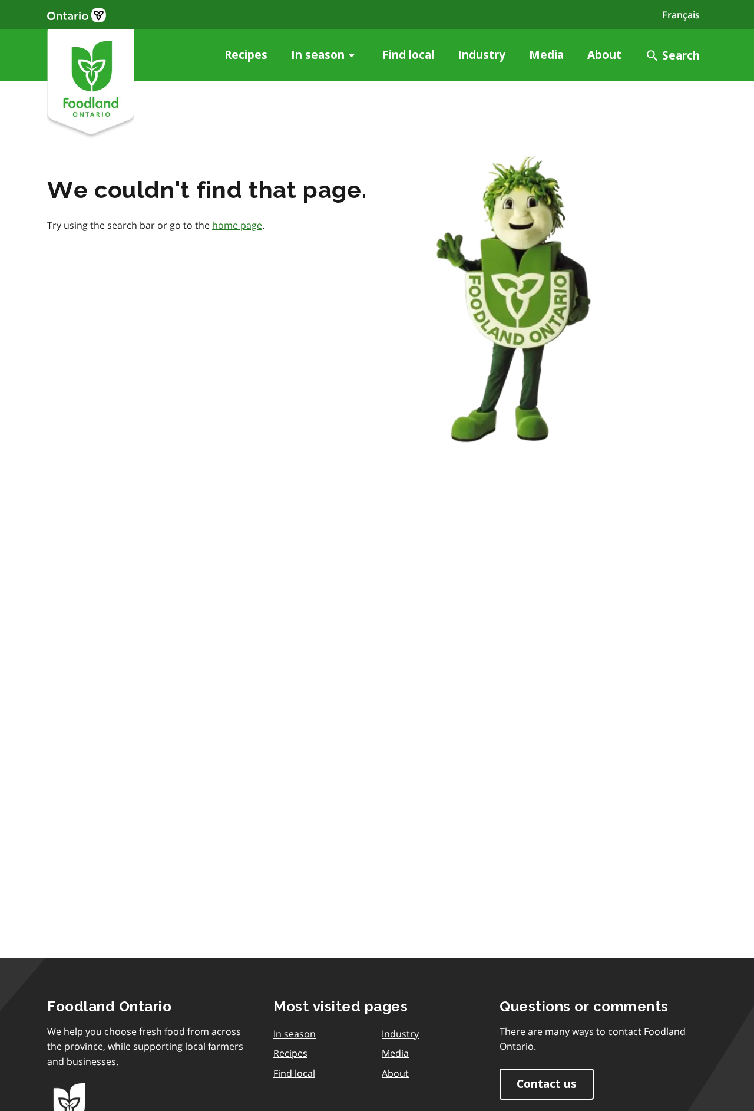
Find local (408, 55)
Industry (481, 55)
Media (546, 55)
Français (681, 14)
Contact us (547, 1084)
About (604, 55)
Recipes (245, 55)
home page (237, 225)
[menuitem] (246, 55)
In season (318, 55)
